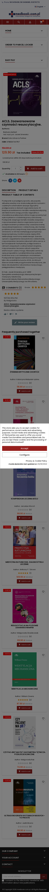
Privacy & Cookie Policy (36, 461)
